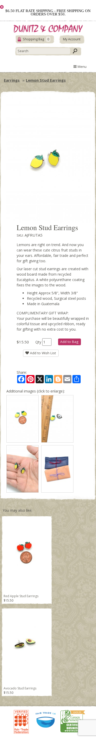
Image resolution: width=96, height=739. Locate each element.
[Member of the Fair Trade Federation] (21, 721)
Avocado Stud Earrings (20, 688)
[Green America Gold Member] (72, 721)
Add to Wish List (42, 353)
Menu (82, 66)
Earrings (12, 80)
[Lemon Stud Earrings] (22, 419)
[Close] (2, 7)
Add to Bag (69, 341)
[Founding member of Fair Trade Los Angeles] (46, 721)
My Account (71, 39)
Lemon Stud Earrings (46, 80)
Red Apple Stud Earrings (21, 596)
